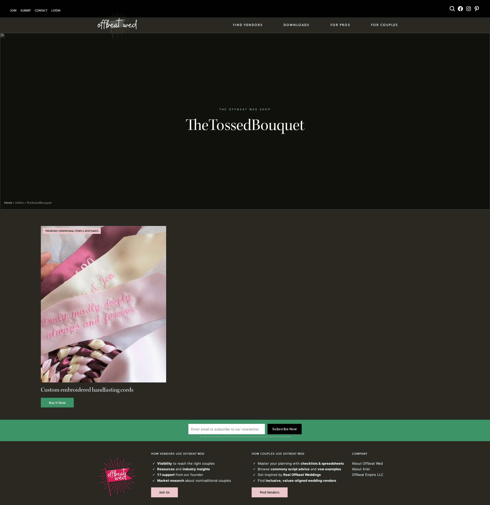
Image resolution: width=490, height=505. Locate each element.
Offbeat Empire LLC (367, 474)
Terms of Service (277, 436)
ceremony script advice (290, 469)
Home (8, 203)
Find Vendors (269, 492)
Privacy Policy (257, 436)
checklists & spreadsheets (322, 463)
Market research (170, 480)
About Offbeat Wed (367, 463)
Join (13, 10)
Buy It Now (57, 402)
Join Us (164, 492)
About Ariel (361, 469)
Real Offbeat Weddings (302, 474)
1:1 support (166, 474)
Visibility (164, 463)
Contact (41, 10)
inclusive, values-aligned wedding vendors (301, 480)
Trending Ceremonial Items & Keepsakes (72, 231)
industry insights (196, 469)
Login (55, 10)
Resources (166, 469)
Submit (25, 10)
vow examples (329, 469)
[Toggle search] (452, 9)
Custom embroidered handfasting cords (87, 390)
